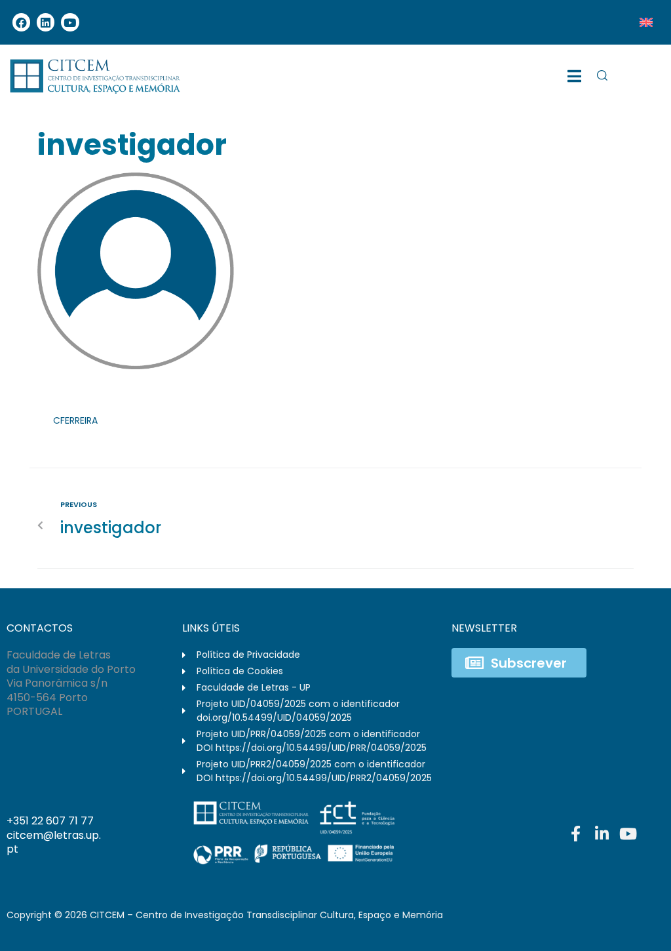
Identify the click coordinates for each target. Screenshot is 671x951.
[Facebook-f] (575, 833)
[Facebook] (21, 22)
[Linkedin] (45, 22)
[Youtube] (70, 22)
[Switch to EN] (646, 22)
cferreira (75, 420)
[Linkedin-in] (601, 833)
